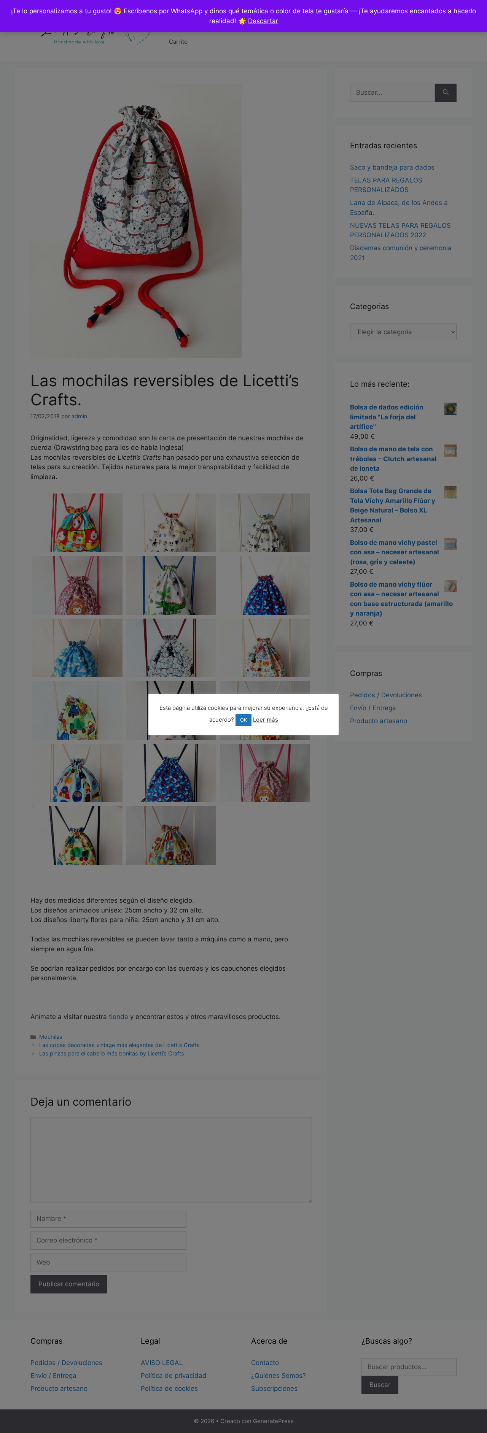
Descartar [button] (263, 21)
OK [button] (243, 720)
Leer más (265, 719)
